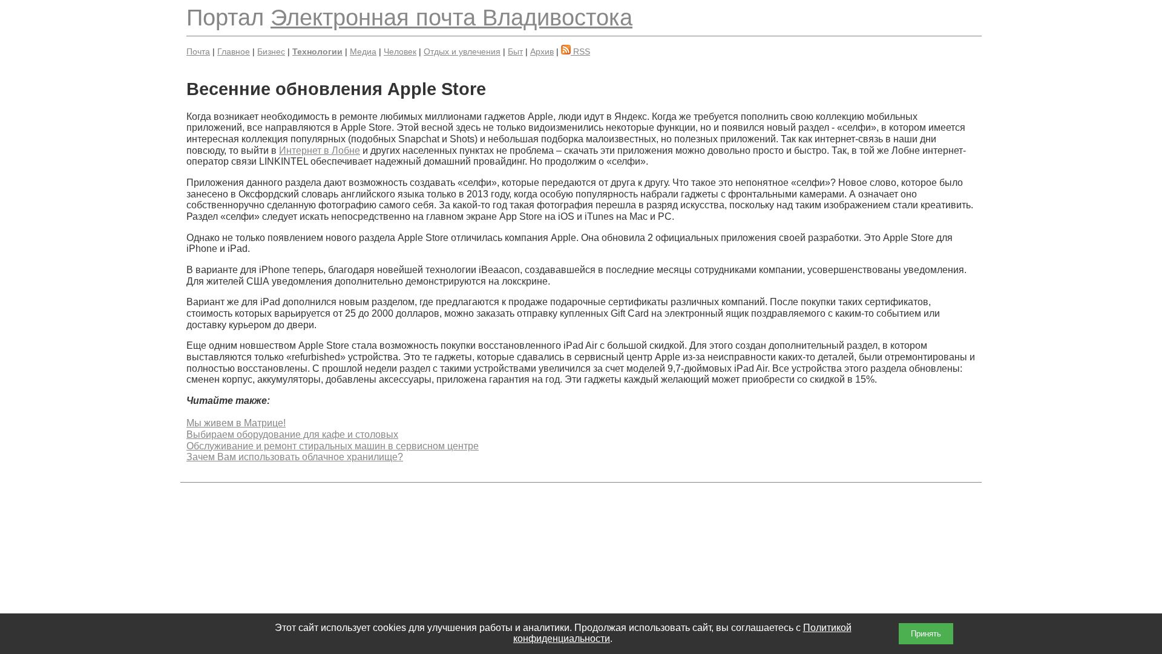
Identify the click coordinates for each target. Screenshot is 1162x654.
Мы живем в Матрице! (236, 423)
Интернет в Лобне (319, 150)
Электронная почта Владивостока (451, 17)
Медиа (363, 51)
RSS (580, 51)
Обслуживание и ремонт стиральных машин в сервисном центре (332, 446)
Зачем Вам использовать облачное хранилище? (294, 457)
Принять (926, 633)
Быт (515, 51)
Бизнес (271, 51)
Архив (542, 51)
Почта (198, 51)
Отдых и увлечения (462, 51)
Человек (400, 51)
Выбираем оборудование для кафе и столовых (292, 434)
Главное (233, 51)
